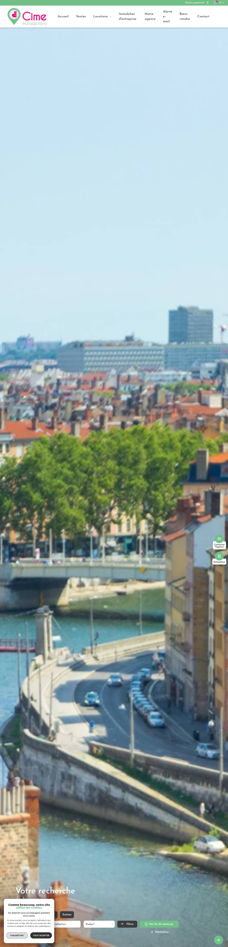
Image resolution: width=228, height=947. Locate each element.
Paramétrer (17, 935)
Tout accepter (41, 935)
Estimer (67, 914)
